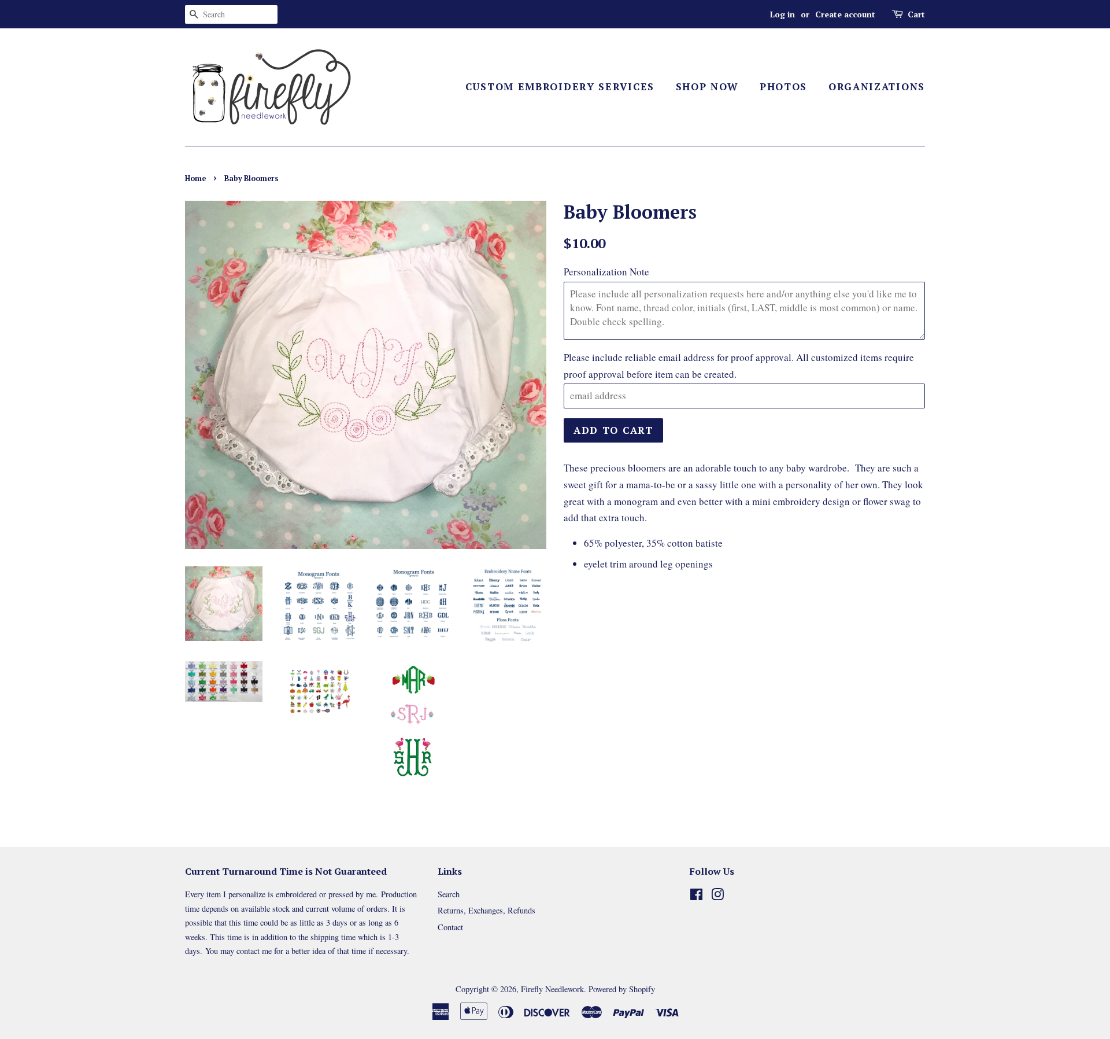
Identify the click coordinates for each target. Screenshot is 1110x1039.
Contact (450, 927)
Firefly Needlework (552, 988)
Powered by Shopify (622, 988)
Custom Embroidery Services (559, 86)
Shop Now (707, 86)
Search (449, 894)
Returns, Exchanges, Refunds (486, 910)
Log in (782, 14)
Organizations (876, 86)
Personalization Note (606, 271)
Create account (845, 14)
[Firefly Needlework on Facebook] (696, 896)
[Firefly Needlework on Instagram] (717, 896)
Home (195, 178)
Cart (916, 14)
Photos (783, 86)
